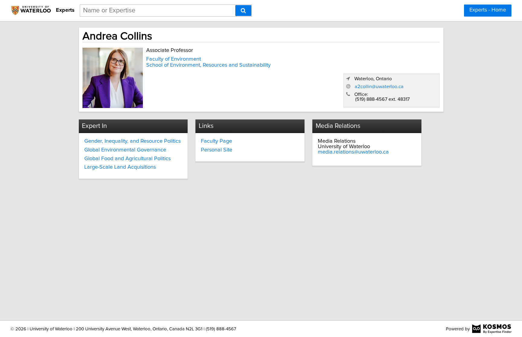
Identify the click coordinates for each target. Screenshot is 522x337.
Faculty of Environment (173, 59)
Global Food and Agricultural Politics (127, 158)
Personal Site (216, 150)
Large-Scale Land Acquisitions (120, 167)
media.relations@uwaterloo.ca (353, 152)
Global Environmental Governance (125, 150)
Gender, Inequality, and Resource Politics (132, 141)
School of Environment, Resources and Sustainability (208, 65)
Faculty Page (216, 141)
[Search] (243, 10)
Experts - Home (487, 10)
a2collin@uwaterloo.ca (379, 86)
